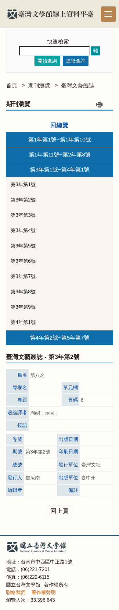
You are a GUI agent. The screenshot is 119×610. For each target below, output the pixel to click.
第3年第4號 (23, 230)
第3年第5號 (23, 245)
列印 (99, 104)
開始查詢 (47, 60)
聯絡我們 (16, 592)
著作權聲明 (43, 592)
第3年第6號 (23, 261)
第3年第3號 (23, 215)
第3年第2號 (23, 199)
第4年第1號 (23, 322)
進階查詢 (75, 60)
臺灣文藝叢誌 (77, 85)
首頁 (11, 85)
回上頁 (59, 510)
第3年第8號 (23, 291)
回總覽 (59, 125)
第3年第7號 (23, 276)
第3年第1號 (23, 184)
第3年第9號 (23, 307)
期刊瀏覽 (39, 85)
